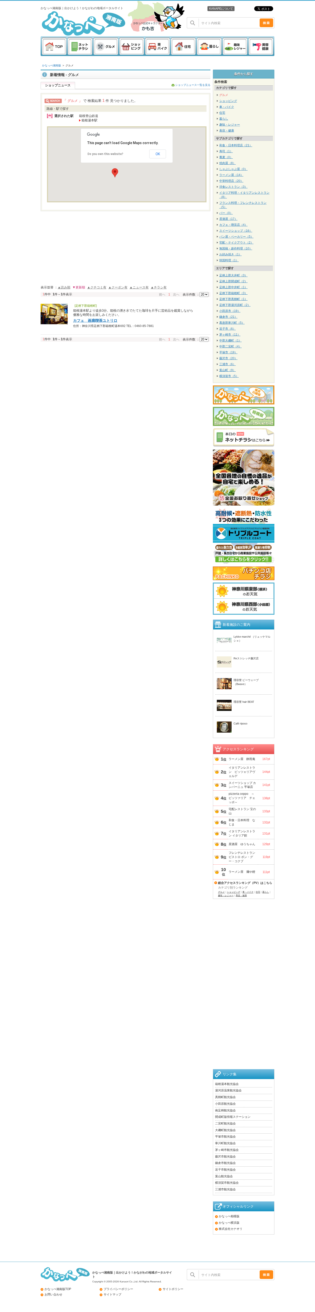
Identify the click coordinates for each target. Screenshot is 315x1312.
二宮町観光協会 (225, 1123)
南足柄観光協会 (225, 1110)
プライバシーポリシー (118, 1289)
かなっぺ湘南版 (51, 65)
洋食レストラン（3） (233, 187)
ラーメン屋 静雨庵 (242, 759)
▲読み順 (64, 287)
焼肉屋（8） (227, 163)
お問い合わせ (53, 1294)
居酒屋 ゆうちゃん (242, 844)
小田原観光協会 (225, 1103)
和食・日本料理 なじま (242, 822)
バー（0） (226, 213)
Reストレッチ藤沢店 (246, 658)
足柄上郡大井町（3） (233, 275)
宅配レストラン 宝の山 (242, 811)
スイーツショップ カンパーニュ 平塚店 (242, 785)
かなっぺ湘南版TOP (58, 1289)
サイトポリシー (173, 1289)
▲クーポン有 (117, 287)
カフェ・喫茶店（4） (233, 225)
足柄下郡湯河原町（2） (235, 305)
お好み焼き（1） (230, 254)
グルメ (69, 65)
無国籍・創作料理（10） (235, 248)
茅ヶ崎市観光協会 (227, 1150)
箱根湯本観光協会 (227, 1084)
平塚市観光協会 (225, 1136)
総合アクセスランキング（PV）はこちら (245, 883)
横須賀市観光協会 (227, 1182)
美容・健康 (226, 130)
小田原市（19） (229, 311)
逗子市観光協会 (225, 1169)
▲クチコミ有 (96, 287)
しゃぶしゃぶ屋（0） (233, 169)
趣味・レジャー (229, 124)
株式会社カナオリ (230, 1229)
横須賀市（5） (229, 376)
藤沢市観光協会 (225, 1156)
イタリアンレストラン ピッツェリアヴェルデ (242, 772)
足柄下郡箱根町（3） (233, 293)
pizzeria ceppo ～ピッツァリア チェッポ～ (242, 798)
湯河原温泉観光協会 (228, 1090)
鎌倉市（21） (228, 317)
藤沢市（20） (228, 358)
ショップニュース (58, 85)
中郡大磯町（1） (230, 340)
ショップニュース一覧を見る (192, 84)
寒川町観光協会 (225, 1143)
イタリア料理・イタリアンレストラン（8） (244, 195)
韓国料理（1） (229, 260)
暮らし (223, 118)
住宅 (222, 112)
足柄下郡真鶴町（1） (233, 299)
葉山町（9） (227, 370)
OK (158, 154)
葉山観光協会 (224, 1176)
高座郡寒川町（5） (232, 322)
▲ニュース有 (139, 287)
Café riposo (240, 723)
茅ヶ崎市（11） (229, 334)
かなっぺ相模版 (229, 1216)
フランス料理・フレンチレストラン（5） (243, 205)
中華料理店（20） (231, 181)
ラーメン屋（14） (231, 175)
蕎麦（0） (226, 157)
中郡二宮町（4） (230, 346)
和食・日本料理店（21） (235, 145)
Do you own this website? (105, 154)
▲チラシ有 (159, 287)
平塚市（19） (228, 352)
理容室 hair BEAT (244, 701)
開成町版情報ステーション (233, 1117)
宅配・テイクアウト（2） (236, 242)
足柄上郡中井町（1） (233, 287)
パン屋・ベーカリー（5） (236, 236)
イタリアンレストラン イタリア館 (242, 833)
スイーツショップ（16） (235, 230)
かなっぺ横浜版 (229, 1222)
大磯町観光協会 (225, 1130)
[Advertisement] (243, 990)
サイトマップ (112, 1294)
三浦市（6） (227, 364)
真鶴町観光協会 (225, 1097)
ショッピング (228, 101)
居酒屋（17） (228, 219)
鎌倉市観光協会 (225, 1163)
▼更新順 (78, 287)
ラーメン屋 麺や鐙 (242, 872)
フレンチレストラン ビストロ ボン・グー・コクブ (243, 857)
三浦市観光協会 (225, 1189)
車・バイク (226, 107)
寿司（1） (226, 151)
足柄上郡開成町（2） (233, 281)
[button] (115, 172)
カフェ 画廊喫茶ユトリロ (95, 320)
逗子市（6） (227, 328)
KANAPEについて (221, 8)
